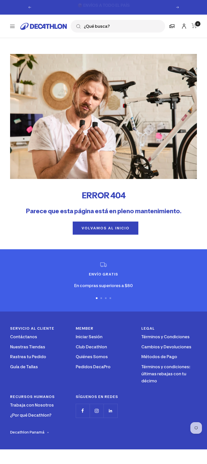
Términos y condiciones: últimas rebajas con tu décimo (165, 373)
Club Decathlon (91, 346)
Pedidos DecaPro (93, 366)
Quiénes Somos (92, 356)
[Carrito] (194, 25)
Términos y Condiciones (165, 336)
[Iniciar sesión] (183, 25)
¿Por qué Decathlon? (30, 415)
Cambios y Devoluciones (166, 346)
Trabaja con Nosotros (32, 405)
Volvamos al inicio (106, 228)
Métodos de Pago (159, 356)
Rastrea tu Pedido (28, 356)
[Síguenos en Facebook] (83, 411)
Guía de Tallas (24, 366)
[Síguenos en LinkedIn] (110, 411)
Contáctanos (23, 336)
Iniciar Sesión (89, 336)
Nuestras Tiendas (27, 346)
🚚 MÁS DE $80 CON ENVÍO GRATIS (104, 7)
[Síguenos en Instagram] (97, 411)
